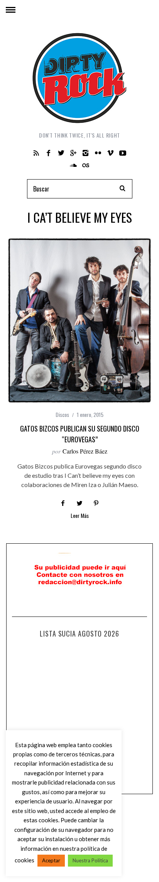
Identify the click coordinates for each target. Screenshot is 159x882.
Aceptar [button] (51, 860)
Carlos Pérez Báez (85, 451)
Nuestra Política (90, 860)
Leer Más (80, 516)
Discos (62, 414)
